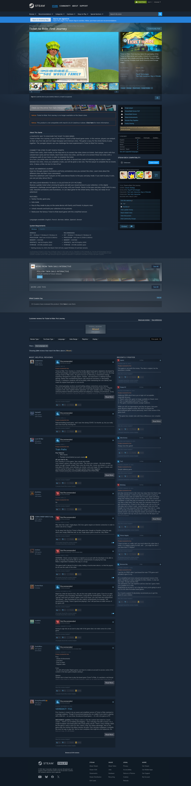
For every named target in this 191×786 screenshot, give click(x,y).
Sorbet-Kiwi (39, 585)
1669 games (38, 702)
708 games (38, 494)
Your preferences (157, 320)
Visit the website (126, 200)
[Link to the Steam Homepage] (37, 8)
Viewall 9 (156, 175)
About (75, 6)
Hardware (111, 773)
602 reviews (38, 521)
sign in (149, 2)
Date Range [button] (73, 339)
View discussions (126, 216)
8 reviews (37, 623)
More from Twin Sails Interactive (53, 266)
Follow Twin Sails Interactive (53, 271)
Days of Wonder (156, 76)
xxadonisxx (39, 361)
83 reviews (38, 704)
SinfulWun (38, 646)
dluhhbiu (38, 492)
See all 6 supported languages (129, 152)
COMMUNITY (65, 6)
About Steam (94, 766)
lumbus (37, 550)
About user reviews (144, 320)
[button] (32, 14)
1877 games (38, 648)
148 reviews (38, 496)
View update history (127, 210)
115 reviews (38, 650)
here (65, 304)
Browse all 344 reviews (72, 752)
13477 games (38, 519)
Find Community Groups (128, 219)
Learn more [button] (154, 162)
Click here (90, 123)
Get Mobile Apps (147, 770)
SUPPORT (84, 6)
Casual (123, 88)
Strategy (129, 88)
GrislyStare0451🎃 (41, 700)
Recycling (111, 777)
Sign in (33, 97)
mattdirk (38, 620)
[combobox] (133, 14)
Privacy (125, 766)
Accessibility (127, 770)
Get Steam (145, 766)
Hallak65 (38, 412)
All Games (32, 26)
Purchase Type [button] (48, 339)
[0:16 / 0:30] (74, 57)
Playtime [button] (85, 339)
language (156, 2)
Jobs (110, 770)
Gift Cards (93, 780)
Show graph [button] (155, 339)
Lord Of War (39, 439)
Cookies (125, 777)
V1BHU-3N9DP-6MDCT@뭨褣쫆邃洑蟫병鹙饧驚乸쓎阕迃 (45, 517)
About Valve (112, 766)
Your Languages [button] (41, 346)
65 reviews (38, 554)
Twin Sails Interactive (143, 76)
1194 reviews (38, 416)
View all (159, 297)
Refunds (126, 780)
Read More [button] (109, 397)
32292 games (38, 363)
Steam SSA (93, 770)
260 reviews (38, 443)
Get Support (146, 773)
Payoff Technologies (142, 74)
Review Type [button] (34, 339)
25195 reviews (39, 365)
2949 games (38, 552)
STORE (55, 6)
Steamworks (93, 773)
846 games (38, 441)
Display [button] (95, 339)
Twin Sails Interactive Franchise (56, 26)
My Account (146, 777)
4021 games (38, 414)
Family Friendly (146, 88)
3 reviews (37, 588)
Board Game (136, 88)
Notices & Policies (129, 773)
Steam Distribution (95, 777)
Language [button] (61, 339)
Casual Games (41, 26)
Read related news (126, 213)
